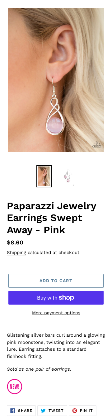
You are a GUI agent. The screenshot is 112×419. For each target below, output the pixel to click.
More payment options (56, 312)
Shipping (16, 252)
